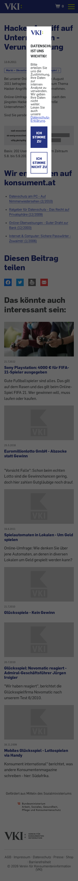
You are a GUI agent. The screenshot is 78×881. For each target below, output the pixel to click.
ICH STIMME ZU (39, 137)
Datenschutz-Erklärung (40, 119)
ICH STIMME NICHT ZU (39, 163)
